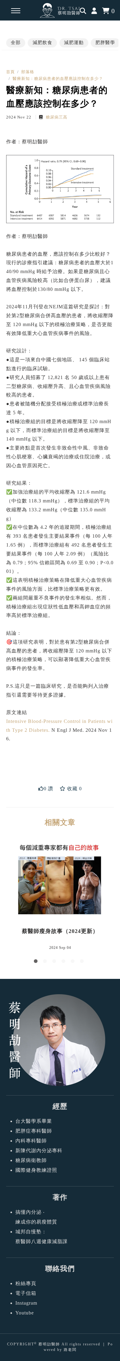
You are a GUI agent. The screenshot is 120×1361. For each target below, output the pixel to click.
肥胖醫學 (105, 42)
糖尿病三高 (56, 117)
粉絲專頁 (25, 1283)
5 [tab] (74, 962)
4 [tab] (65, 962)
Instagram (26, 1303)
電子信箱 (25, 1293)
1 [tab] (37, 962)
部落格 (27, 72)
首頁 (10, 72)
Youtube (24, 1312)
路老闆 (70, 1350)
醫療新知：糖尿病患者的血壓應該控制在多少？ (58, 78)
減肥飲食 (42, 42)
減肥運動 (74, 42)
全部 (16, 42)
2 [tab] (46, 962)
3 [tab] (55, 962)
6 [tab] (83, 962)
